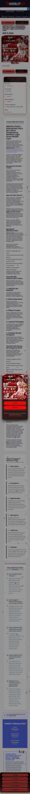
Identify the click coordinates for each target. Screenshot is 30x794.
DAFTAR (15, 407)
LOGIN (15, 403)
